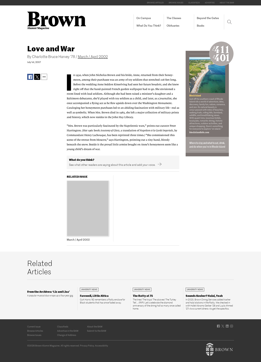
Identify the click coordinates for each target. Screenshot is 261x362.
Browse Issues (176, 3)
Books (200, 25)
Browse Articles (155, 3)
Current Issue (33, 326)
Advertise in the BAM (67, 330)
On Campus (143, 18)
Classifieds (194, 3)
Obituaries (173, 25)
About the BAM (227, 3)
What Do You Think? (148, 25)
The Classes (174, 18)
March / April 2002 (93, 56)
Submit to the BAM (96, 330)
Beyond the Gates (208, 18)
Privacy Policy (87, 345)
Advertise (210, 3)
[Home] (57, 20)
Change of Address (66, 335)
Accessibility (101, 345)
